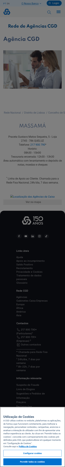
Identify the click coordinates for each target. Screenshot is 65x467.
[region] (32, 437)
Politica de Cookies (28, 446)
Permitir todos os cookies (32, 462)
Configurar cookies (32, 453)
